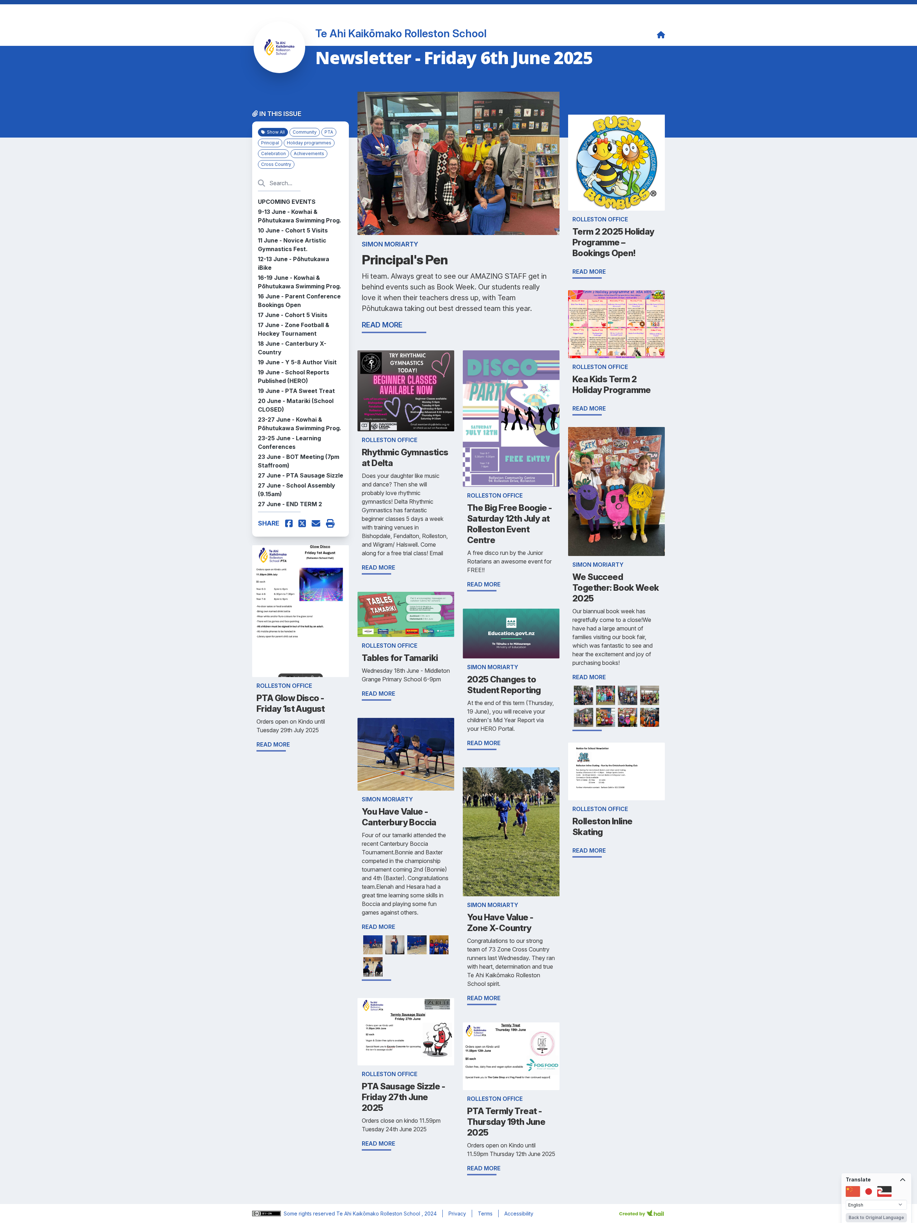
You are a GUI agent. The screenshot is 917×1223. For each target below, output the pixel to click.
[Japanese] (868, 1191)
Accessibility (518, 1213)
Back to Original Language (876, 1217)
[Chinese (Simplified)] (853, 1191)
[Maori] (884, 1191)
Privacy (457, 1213)
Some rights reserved (310, 1213)
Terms (485, 1213)
